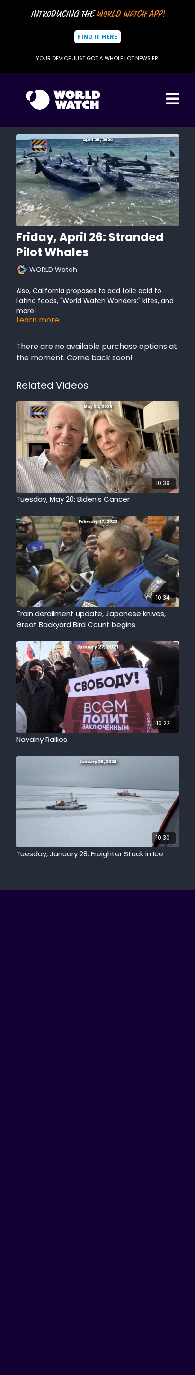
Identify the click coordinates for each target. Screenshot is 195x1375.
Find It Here (97, 37)
